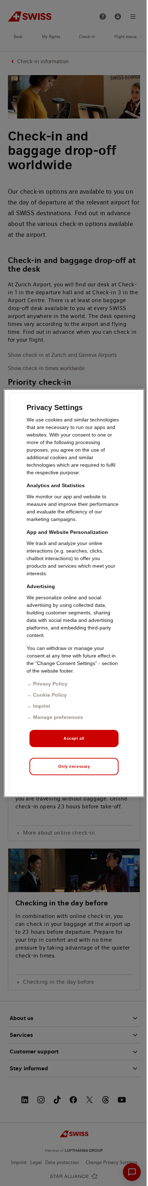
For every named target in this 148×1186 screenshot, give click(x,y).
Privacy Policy (50, 683)
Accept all (74, 738)
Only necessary (74, 766)
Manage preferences (58, 717)
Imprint (41, 706)
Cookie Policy (50, 694)
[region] (74, 593)
